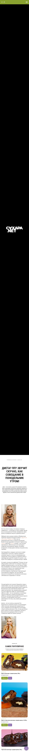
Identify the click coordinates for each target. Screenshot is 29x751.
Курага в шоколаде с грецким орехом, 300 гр (10, 673)
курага (3, 543)
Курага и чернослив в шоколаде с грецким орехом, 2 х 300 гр (14, 720)
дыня (12, 543)
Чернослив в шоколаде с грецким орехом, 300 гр (11, 749)
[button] (2, 2)
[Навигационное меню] (27, 2)
